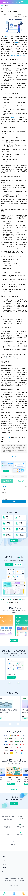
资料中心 (4, 864)
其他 (16, 579)
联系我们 (4, 871)
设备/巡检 (22, 573)
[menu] (26, 5)
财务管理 (22, 577)
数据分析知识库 (15, 880)
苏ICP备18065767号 (14, 885)
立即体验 (14, 894)
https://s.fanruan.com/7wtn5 (11, 441)
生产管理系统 (18, 14)
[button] (9, 683)
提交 (14, 501)
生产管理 (17, 573)
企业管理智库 (20, 878)
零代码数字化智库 (13, 878)
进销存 (9, 573)
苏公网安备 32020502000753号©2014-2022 (14, 882)
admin (2, 14)
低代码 (14, 217)
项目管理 (13, 117)
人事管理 (8, 577)
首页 (2, 8)
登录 (3, 499)
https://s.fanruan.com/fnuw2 (18, 55)
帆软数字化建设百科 (7, 880)
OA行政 (13, 577)
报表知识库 (22, 880)
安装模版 (23, 894)
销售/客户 (13, 573)
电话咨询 (4, 894)
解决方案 (4, 860)
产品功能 (4, 856)
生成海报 (5, 486)
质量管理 (7, 36)
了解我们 (4, 868)
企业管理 (8, 437)
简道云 (16, 42)
